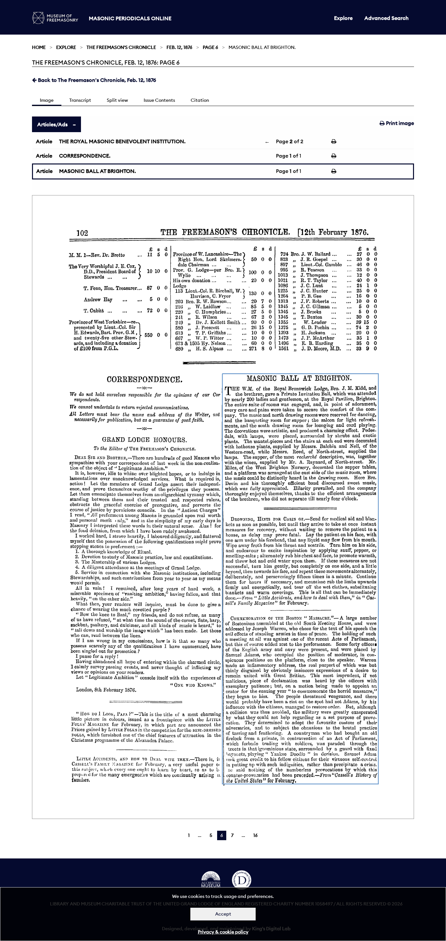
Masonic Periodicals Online (130, 18)
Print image (399, 123)
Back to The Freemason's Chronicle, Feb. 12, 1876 (96, 80)
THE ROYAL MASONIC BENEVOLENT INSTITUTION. (122, 141)
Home (39, 47)
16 (255, 835)
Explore (343, 18)
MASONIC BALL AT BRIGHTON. (97, 171)
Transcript (80, 100)
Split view (117, 100)
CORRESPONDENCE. (84, 155)
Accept (223, 914)
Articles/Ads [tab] (52, 124)
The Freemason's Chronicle (121, 47)
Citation (200, 100)
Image (47, 100)
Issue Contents (159, 100)
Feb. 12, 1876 (179, 47)
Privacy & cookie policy (223, 932)
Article (44, 141)
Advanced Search (386, 18)
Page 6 (210, 47)
